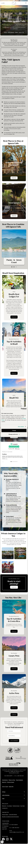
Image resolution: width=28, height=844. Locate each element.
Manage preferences (13, 434)
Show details (21, 426)
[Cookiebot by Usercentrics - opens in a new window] (21, 409)
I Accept (14, 430)
